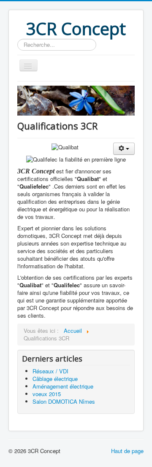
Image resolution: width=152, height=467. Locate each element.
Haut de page (127, 451)
